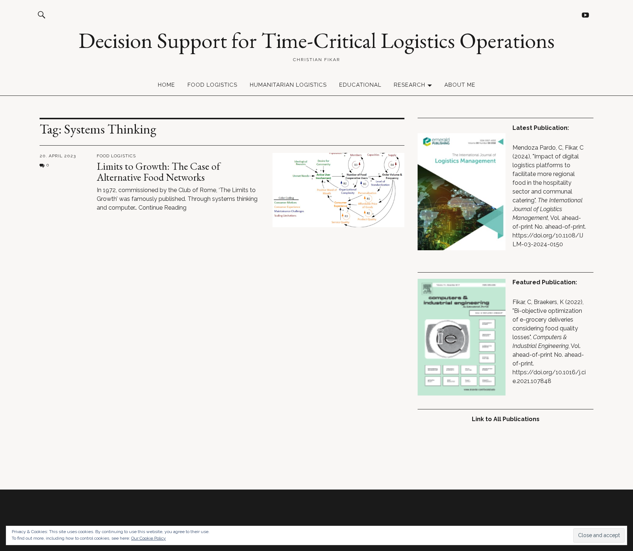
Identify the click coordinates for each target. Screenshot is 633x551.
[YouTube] (585, 14)
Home (166, 85)
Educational (360, 85)
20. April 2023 (58, 155)
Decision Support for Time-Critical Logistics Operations (316, 40)
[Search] (41, 14)
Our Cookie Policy (148, 538)
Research (409, 85)
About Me (459, 85)
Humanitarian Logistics (288, 85)
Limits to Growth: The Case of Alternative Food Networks (158, 172)
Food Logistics (212, 85)
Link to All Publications (506, 419)
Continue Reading (162, 207)
